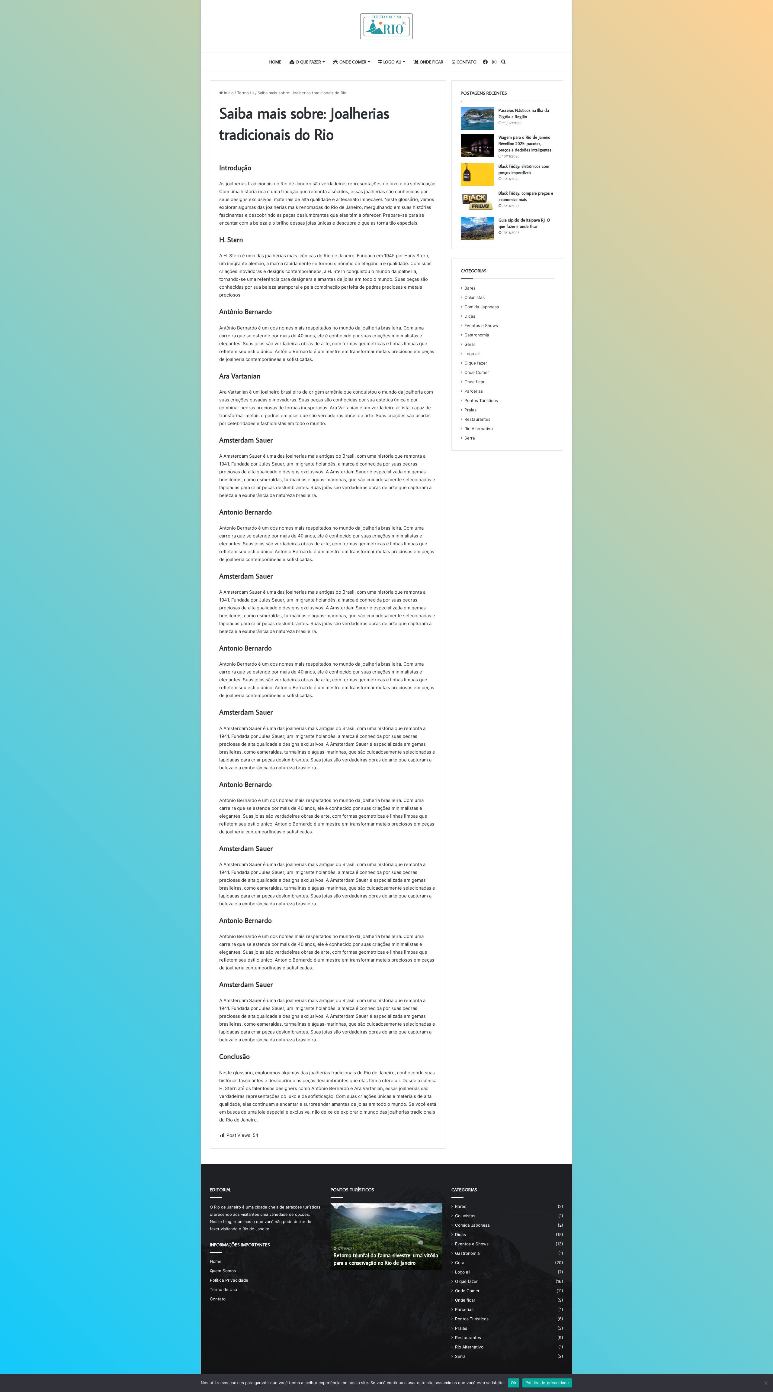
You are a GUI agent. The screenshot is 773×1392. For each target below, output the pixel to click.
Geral (469, 344)
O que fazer (307, 62)
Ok (513, 1382)
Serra (469, 438)
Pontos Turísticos (481, 400)
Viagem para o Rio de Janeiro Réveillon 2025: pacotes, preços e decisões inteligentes (525, 144)
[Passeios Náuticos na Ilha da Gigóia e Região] (477, 118)
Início (228, 92)
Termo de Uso (223, 1289)
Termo (243, 92)
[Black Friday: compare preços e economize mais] (477, 201)
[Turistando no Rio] (386, 26)
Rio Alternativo (478, 428)
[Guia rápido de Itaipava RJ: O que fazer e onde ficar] (477, 228)
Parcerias (473, 391)
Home (275, 62)
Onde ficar (431, 62)
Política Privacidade (229, 1280)
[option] (386, 1236)
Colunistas (474, 297)
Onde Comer (352, 62)
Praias (470, 409)
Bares (470, 288)
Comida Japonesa (481, 306)
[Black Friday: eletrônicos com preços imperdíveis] (477, 174)
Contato (465, 62)
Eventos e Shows (481, 325)
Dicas (469, 316)
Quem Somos (223, 1270)
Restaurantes (477, 419)
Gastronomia (476, 335)
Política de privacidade (547, 1382)
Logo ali (391, 62)
